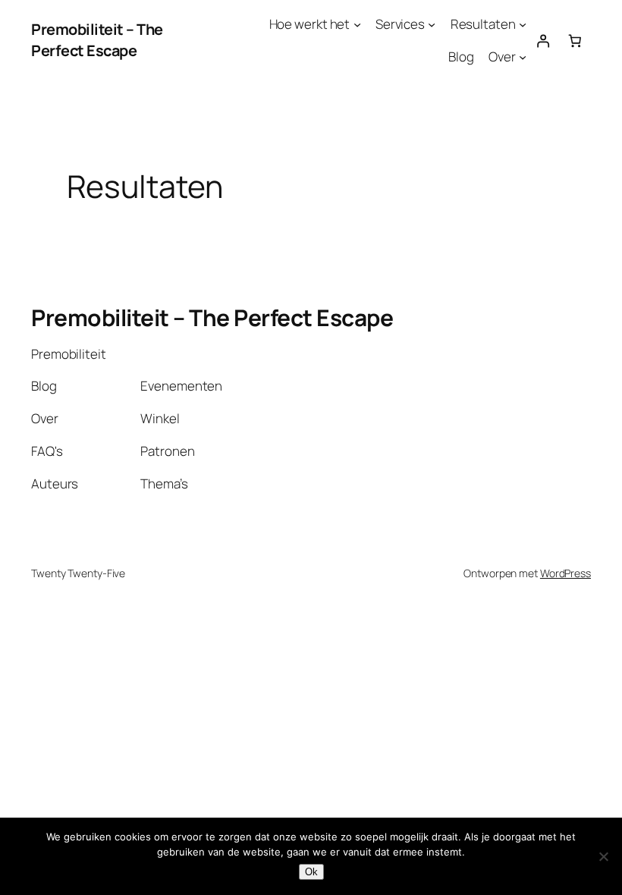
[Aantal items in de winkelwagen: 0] (575, 40)
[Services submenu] (431, 24)
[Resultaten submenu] (522, 24)
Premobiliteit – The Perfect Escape (97, 40)
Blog (461, 56)
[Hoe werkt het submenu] (357, 24)
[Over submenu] (522, 57)
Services (400, 24)
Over (502, 56)
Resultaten (483, 24)
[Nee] (603, 856)
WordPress (565, 573)
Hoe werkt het (309, 24)
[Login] (542, 40)
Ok (311, 872)
